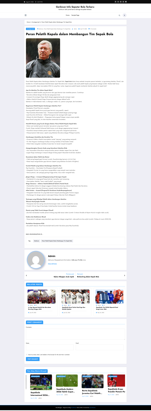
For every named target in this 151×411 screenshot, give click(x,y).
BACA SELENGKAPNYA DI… (34, 234)
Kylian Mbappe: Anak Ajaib (64, 277)
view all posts (52, 264)
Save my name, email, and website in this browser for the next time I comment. (49, 355)
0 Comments (93, 29)
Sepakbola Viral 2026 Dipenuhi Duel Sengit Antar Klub (107, 308)
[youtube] (126, 2)
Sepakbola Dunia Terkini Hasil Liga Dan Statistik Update (73, 308)
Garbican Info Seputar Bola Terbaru (75, 6)
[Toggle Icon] (25, 15)
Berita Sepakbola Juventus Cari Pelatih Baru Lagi (61, 392)
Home (67, 15)
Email (77, 343)
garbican (41, 29)
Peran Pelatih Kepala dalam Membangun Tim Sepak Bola (57, 29)
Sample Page (75, 15)
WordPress (73, 405)
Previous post (70, 274)
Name (27, 343)
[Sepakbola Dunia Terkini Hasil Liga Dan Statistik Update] (75, 296)
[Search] (119, 15)
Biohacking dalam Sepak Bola (88, 277)
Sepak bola (68, 81)
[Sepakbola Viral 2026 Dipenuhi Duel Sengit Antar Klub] (109, 296)
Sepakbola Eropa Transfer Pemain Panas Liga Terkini (88, 390)
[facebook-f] (115, 2)
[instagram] (123, 2)
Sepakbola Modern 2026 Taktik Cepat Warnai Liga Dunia (35, 390)
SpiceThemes (92, 405)
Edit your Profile (77, 260)
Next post (80, 274)
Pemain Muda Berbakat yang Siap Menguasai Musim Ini (114, 391)
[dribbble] (121, 2)
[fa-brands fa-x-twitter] (118, 2)
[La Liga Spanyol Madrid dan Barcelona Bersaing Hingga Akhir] (42, 296)
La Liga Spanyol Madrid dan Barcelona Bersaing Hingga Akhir (39, 308)
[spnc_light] (125, 15)
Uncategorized (30, 29)
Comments (28, 327)
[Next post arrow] (124, 275)
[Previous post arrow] (26, 275)
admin (75, 29)
